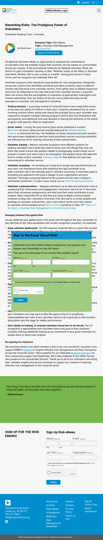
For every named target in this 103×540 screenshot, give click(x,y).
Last (33, 266)
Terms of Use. (76, 282)
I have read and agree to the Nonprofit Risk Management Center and (48, 282)
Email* (58, 258)
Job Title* (21, 271)
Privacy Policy (63, 282)
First (14, 266)
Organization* (62, 271)
